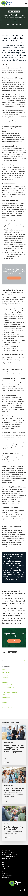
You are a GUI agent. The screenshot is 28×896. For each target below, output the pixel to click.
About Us (4, 669)
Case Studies (5, 866)
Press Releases (6, 700)
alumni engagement (12, 652)
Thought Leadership (7, 707)
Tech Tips (4, 705)
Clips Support (5, 871)
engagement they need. (12, 623)
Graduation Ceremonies (8, 687)
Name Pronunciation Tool (8, 856)
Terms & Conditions (7, 875)
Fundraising (5, 682)
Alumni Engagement (14, 11)
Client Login (5, 873)
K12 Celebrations (6, 695)
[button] (26, 3)
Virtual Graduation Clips (8, 852)
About (3, 862)
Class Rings (5, 677)
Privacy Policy (5, 877)
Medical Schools (6, 697)
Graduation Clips (6, 850)
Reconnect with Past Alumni (9, 854)
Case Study (5, 674)
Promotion (4, 702)
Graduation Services (7, 690)
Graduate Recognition (7, 685)
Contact (4, 868)
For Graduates (5, 680)
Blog (3, 864)
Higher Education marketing (9, 692)
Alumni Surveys (6, 858)
